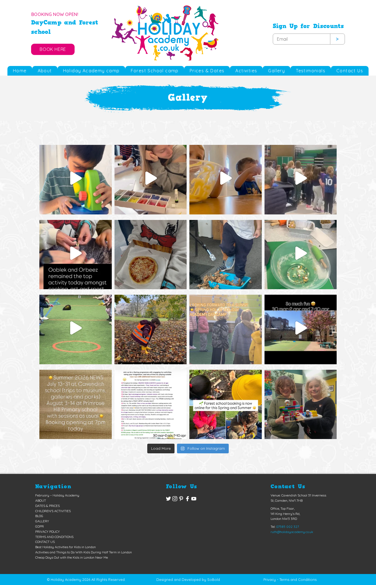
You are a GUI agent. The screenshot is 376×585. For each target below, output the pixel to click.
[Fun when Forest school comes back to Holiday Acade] (301, 403)
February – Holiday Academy (57, 495)
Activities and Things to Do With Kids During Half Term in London (83, 552)
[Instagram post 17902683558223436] (151, 403)
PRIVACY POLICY (47, 531)
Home (20, 70)
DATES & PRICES (47, 506)
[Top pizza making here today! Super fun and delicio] (151, 253)
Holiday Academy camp (91, 70)
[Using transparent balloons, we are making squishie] (75, 253)
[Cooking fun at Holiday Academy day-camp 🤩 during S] (225, 178)
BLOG (39, 516)
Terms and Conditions (298, 579)
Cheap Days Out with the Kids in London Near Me (71, 557)
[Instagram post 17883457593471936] (301, 328)
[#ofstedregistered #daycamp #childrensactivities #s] (75, 178)
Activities (246, 70)
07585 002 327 (287, 527)
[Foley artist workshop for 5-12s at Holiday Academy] (225, 253)
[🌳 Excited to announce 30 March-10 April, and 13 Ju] (225, 403)
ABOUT (40, 500)
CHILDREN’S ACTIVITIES (53, 511)
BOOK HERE (53, 49)
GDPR (39, 526)
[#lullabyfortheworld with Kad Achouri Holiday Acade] (301, 178)
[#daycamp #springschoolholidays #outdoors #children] (151, 328)
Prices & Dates (207, 70)
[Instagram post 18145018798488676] (225, 328)
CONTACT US (45, 542)
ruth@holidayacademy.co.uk (292, 532)
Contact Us (349, 70)
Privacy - (270, 579)
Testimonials (310, 70)
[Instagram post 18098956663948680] (301, 253)
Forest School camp (155, 70)
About (45, 70)
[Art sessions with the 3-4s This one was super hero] (151, 178)
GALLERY (42, 521)
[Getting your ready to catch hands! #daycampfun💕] (75, 328)
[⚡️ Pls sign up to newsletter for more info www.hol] (75, 403)
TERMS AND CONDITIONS (54, 537)
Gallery (276, 70)
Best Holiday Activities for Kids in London (65, 547)
